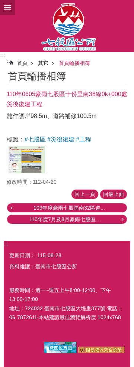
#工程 (83, 139)
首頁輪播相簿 (74, 63)
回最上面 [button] (113, 194)
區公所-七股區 (67, 26)
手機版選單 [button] (7, 7)
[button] (27, 159)
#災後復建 (60, 139)
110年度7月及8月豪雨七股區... (64, 219)
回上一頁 (84, 194)
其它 (43, 63)
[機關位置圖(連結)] (60, 351)
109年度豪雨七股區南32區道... (69, 208)
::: (3, 55)
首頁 (22, 63)
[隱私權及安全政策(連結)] (101, 351)
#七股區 (35, 139)
